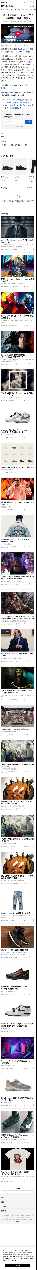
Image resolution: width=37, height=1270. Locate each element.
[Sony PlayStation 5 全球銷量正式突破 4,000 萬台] (17, 1048)
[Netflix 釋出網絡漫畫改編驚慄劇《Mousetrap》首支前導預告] (17, 342)
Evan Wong (4, 136)
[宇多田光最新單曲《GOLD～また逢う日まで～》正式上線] (17, 380)
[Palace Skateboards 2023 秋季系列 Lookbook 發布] (17, 526)
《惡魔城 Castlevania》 (19, 49)
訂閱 (28, 121)
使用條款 (16, 126)
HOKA (2, 176)
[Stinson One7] (7, 166)
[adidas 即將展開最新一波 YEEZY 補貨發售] (17, 454)
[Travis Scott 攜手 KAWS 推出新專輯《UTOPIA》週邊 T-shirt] (17, 1159)
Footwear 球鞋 (4, 438)
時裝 (2, 10)
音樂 (19, 10)
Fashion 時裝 (4, 547)
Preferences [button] (14, 1260)
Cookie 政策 (17, 1219)
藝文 (11, 10)
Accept (18, 1265)
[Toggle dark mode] (30, 6)
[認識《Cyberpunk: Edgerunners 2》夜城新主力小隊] (17, 266)
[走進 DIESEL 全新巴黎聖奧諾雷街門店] (17, 716)
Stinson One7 (4, 178)
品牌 (31, 10)
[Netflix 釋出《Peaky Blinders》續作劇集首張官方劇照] (17, 227)
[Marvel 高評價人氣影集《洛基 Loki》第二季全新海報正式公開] (17, 788)
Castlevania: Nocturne (23, 150)
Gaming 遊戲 (4, 1068)
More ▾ (18, 1188)
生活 (23, 10)
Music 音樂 (4, 401)
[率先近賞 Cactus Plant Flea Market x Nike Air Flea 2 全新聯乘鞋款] (17, 1122)
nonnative (31, 176)
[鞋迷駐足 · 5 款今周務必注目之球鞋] (17, 937)
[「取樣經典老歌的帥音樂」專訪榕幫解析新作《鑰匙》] (17, 751)
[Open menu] (33, 6)
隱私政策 (21, 126)
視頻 (27, 10)
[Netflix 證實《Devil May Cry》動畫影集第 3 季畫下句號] (17, 303)
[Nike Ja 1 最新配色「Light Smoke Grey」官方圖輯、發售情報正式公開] (17, 417)
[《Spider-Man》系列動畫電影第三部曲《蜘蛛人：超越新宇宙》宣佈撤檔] (17, 563)
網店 (35, 10)
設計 (15, 10)
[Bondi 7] (21, 166)
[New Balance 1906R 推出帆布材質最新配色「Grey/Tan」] (17, 1085)
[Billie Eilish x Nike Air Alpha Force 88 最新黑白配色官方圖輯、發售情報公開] (17, 1011)
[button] (33, 45)
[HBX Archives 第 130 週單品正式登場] (17, 900)
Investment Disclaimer (26, 1219)
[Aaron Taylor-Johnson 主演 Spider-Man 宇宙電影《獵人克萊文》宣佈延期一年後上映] (17, 603)
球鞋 (6, 10)
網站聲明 (5, 1219)
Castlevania (11, 150)
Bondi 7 (17, 178)
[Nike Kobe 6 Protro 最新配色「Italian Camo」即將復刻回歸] (17, 974)
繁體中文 (18, 1221)
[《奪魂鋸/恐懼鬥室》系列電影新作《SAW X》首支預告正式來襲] (17, 677)
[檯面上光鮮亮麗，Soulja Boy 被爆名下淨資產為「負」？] (17, 489)
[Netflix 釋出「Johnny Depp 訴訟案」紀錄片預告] (17, 640)
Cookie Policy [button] (8, 1258)
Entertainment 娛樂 (6, 45)
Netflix (3, 88)
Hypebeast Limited (9, 1215)
